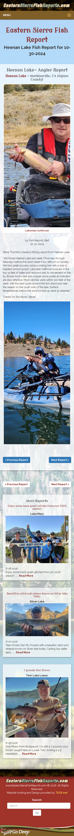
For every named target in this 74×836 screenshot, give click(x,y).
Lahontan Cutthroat (37, 230)
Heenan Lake (16, 76)
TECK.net (62, 792)
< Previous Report (16, 459)
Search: (37, 799)
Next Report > (60, 459)
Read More (26, 575)
